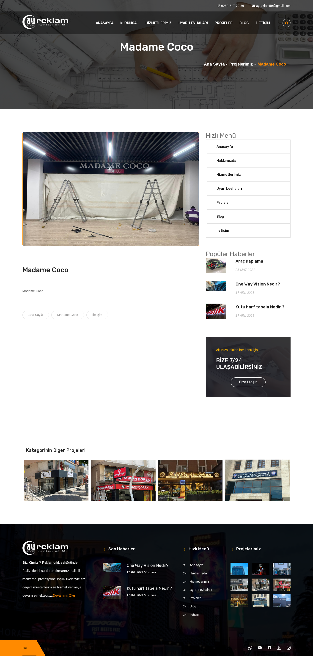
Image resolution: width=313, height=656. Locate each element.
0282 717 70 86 (232, 6)
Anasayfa (104, 23)
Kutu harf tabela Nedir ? (260, 307)
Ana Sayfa (214, 64)
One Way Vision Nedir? (258, 284)
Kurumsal (129, 23)
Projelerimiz (241, 64)
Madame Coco (67, 315)
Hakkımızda (226, 161)
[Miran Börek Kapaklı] (282, 585)
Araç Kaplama (249, 261)
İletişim (263, 23)
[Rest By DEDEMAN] (239, 569)
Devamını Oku (64, 595)
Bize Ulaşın (248, 382)
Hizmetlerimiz (159, 23)
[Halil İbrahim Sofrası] (239, 600)
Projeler (224, 23)
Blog (244, 23)
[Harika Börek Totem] (260, 569)
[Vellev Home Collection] (260, 585)
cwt (24, 648)
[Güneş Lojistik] (282, 600)
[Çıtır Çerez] (239, 585)
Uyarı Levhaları (193, 23)
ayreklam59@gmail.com (273, 6)
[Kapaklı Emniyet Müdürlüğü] (260, 600)
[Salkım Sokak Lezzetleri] (282, 569)
